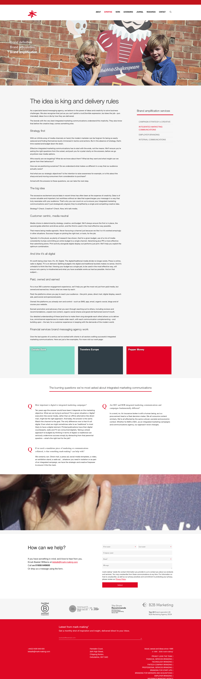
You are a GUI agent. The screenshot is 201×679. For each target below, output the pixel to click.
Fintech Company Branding (159, 664)
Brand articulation (22, 47)
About (98, 12)
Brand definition (21, 42)
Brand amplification (23, 52)
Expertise (108, 12)
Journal (139, 12)
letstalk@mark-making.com (65, 561)
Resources (151, 12)
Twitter (34, 657)
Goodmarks (128, 12)
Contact (162, 12)
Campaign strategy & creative (155, 121)
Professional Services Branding (157, 667)
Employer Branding (163, 676)
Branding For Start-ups (161, 670)
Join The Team (166, 656)
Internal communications (152, 139)
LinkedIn (30, 657)
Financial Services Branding (159, 659)
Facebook (39, 657)
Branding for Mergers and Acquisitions (153, 673)
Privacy (155, 656)
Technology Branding (162, 662)
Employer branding (149, 134)
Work (118, 12)
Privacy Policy (121, 579)
